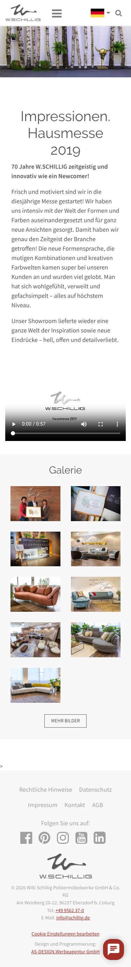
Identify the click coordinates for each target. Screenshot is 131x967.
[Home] (23, 13)
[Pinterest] (47, 837)
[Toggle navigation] (53, 13)
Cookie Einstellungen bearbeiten (65, 934)
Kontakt (74, 805)
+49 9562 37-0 (70, 910)
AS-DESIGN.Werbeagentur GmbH (65, 951)
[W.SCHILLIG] (102, 12)
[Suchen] (118, 13)
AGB (97, 805)
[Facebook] (28, 837)
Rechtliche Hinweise (45, 789)
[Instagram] (65, 837)
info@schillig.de (73, 918)
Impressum (42, 805)
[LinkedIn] (102, 837)
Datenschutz (95, 789)
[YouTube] (84, 837)
